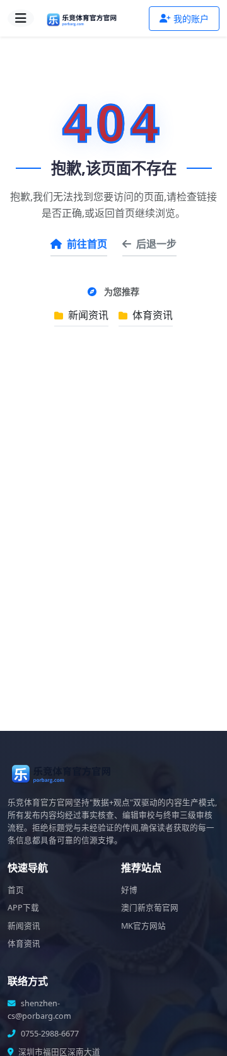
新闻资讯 (87, 315)
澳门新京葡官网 (149, 907)
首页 (16, 890)
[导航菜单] (21, 18)
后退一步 (156, 244)
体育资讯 (151, 315)
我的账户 (191, 19)
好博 (129, 890)
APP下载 (23, 907)
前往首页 (87, 244)
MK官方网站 (143, 926)
